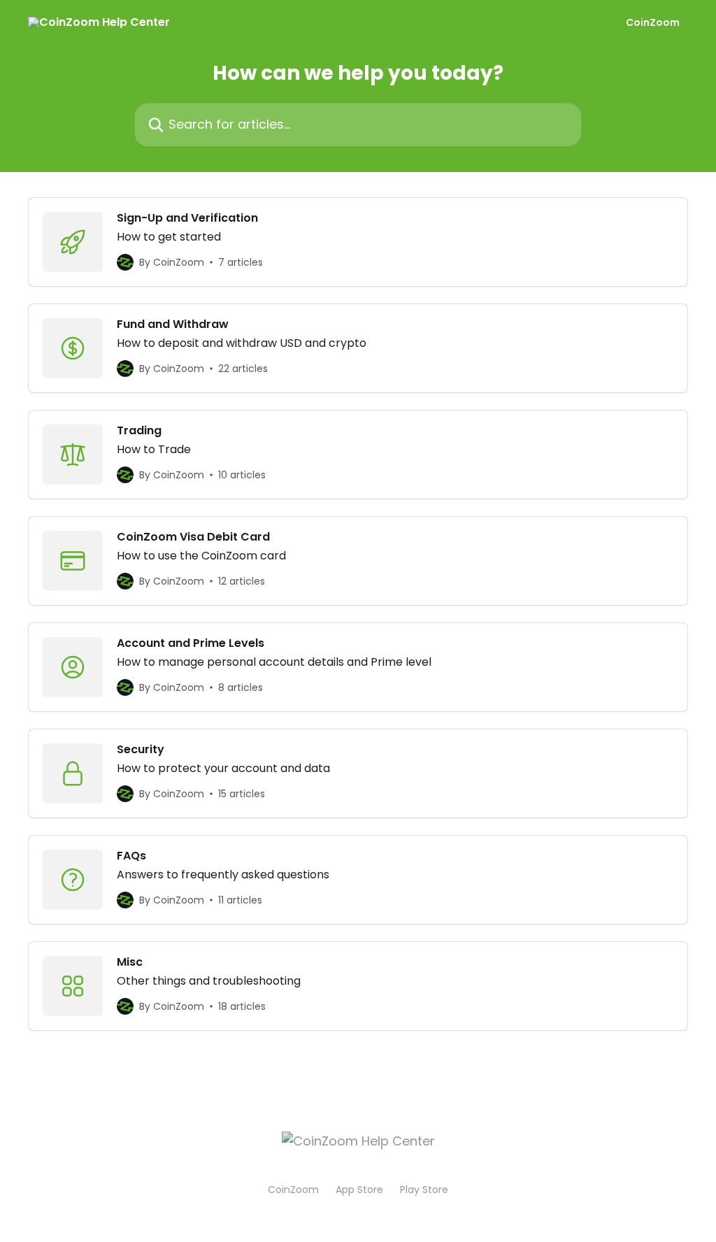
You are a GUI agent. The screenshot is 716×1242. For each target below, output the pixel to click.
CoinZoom (653, 22)
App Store (359, 1190)
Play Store (424, 1190)
